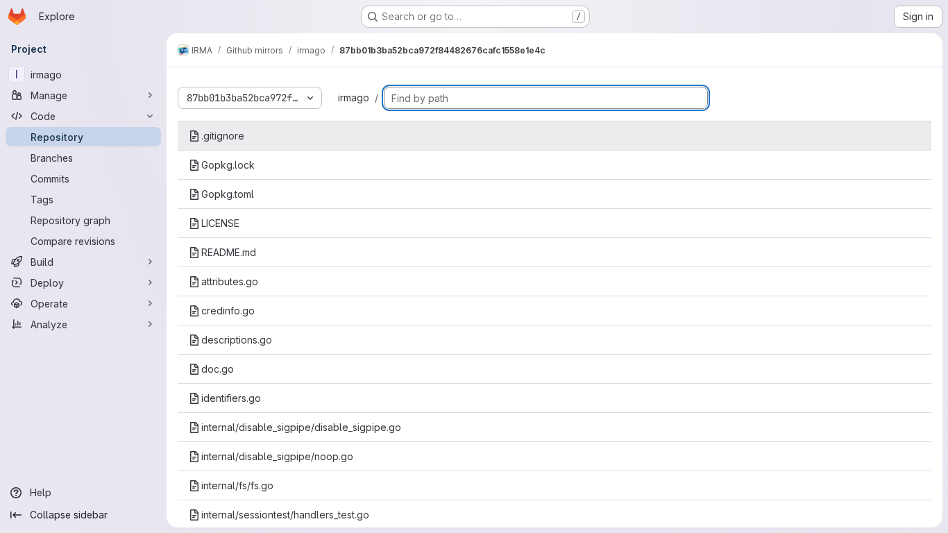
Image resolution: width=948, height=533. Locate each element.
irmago (353, 97)
